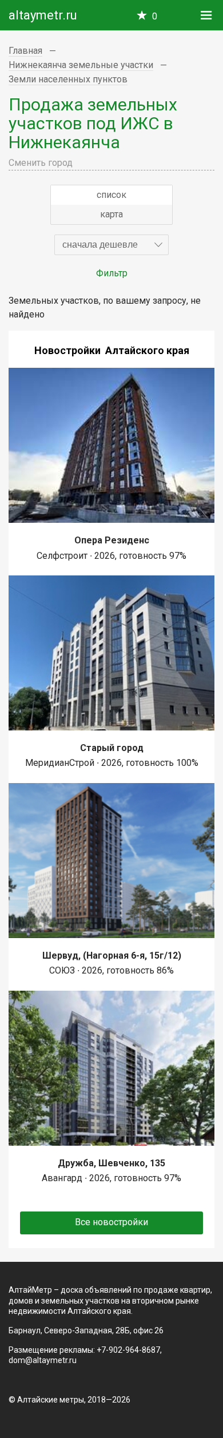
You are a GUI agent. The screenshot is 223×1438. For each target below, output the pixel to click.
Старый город (112, 747)
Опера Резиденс (111, 540)
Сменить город (41, 162)
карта (111, 214)
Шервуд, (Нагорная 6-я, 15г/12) (111, 955)
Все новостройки (111, 1222)
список (111, 194)
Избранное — (154, 16)
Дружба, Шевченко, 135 (111, 1163)
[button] (111, 245)
